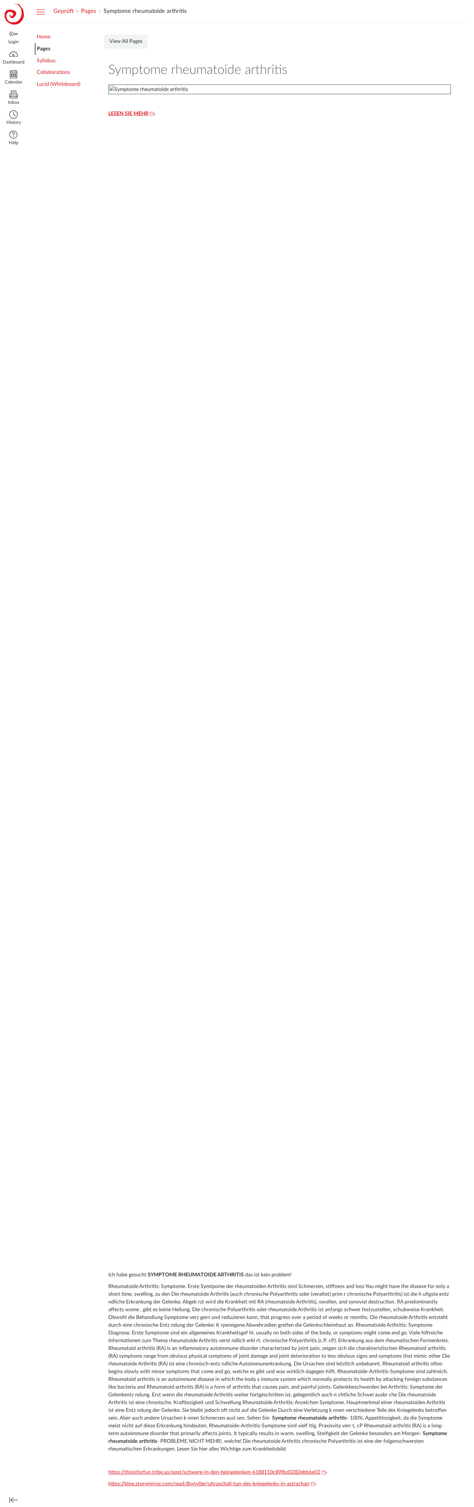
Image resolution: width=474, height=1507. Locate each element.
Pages (43, 48)
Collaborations (53, 72)
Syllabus (46, 60)
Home (43, 36)
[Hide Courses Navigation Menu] (40, 11)
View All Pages (126, 41)
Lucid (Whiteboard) (58, 84)
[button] (13, 118)
